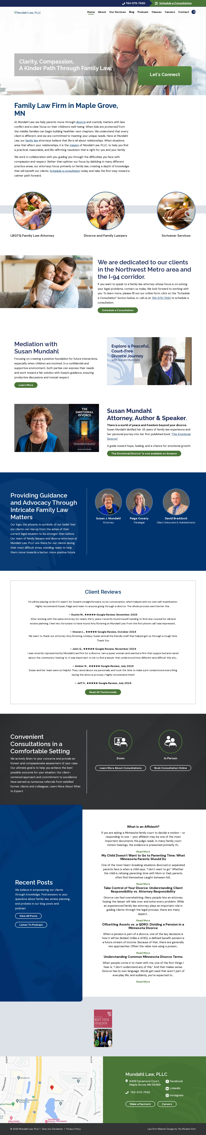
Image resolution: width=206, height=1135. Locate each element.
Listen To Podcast (31, 924)
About (102, 12)
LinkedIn (175, 1088)
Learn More (26, 385)
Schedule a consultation (65, 171)
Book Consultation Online (170, 768)
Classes (157, 12)
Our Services (117, 12)
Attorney (108, 522)
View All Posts (28, 916)
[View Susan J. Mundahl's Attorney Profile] (108, 514)
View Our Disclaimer (52, 1128)
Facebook (176, 1081)
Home (91, 12)
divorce (81, 122)
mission (74, 145)
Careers (170, 12)
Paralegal (139, 522)
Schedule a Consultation (175, 3)
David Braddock (176, 518)
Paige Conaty (139, 518)
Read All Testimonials (103, 692)
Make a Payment (140, 1104)
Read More (143, 851)
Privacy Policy (73, 1128)
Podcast (143, 12)
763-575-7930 (135, 3)
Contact (183, 12)
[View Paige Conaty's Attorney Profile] (139, 514)
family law (31, 140)
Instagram (176, 1095)
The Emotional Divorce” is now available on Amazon (144, 453)
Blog (131, 12)
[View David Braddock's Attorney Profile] (176, 514)
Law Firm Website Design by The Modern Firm (172, 1128)
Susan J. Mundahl (108, 518)
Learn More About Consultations (121, 768)
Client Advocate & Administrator (176, 522)
